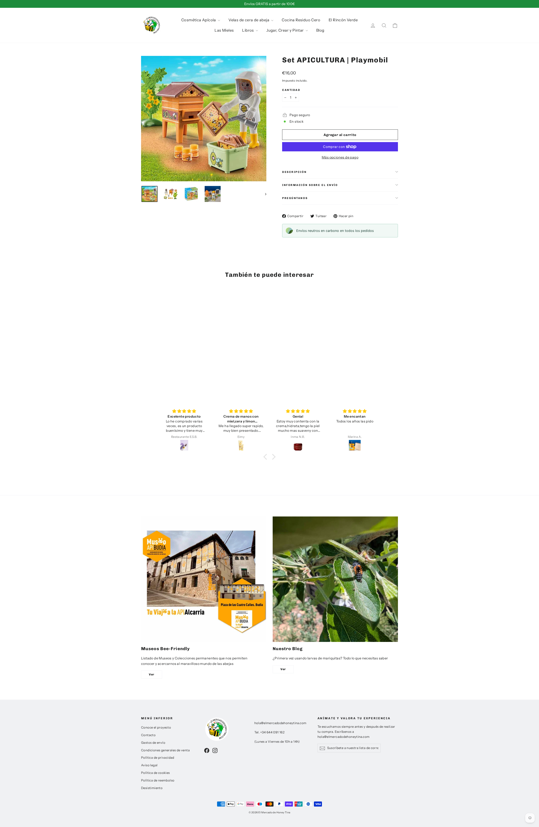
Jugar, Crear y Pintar (285, 30)
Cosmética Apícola (199, 20)
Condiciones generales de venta (165, 750)
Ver (151, 674)
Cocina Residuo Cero (301, 20)
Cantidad (291, 89)
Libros (248, 30)
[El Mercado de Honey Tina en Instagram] (214, 750)
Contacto (148, 735)
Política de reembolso (157, 780)
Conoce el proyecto (156, 727)
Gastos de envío (153, 743)
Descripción (294, 171)
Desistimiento (152, 788)
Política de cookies (155, 773)
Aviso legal (149, 765)
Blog (320, 30)
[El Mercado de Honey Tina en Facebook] (206, 750)
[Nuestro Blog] (335, 579)
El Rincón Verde (343, 20)
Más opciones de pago (340, 157)
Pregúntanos (295, 198)
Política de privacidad (157, 758)
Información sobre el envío (310, 185)
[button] (266, 457)
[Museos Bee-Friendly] (203, 579)
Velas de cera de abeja (249, 20)
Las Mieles (224, 30)
